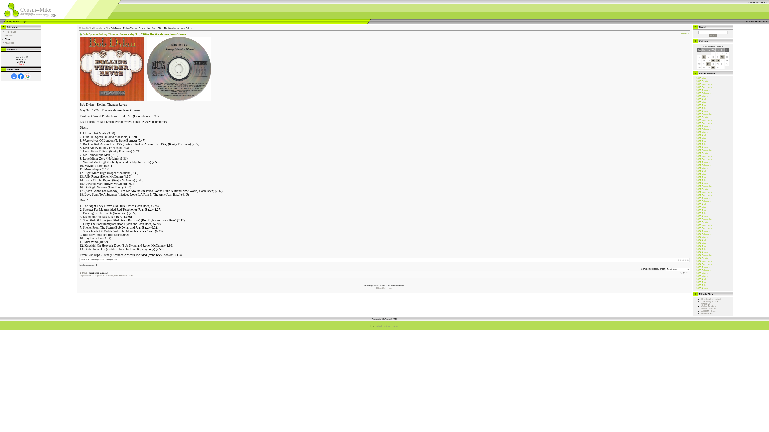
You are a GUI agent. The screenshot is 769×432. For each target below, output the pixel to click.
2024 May (701, 243)
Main (8, 21)
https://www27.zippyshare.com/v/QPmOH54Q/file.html (106, 275)
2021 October (703, 153)
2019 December (704, 87)
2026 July (701, 285)
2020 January (703, 90)
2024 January (703, 231)
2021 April (701, 135)
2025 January (703, 267)
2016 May (701, 78)
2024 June (701, 246)
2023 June (701, 210)
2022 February (703, 165)
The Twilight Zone (709, 301)
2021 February (703, 129)
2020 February (703, 93)
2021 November (704, 156)
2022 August (702, 183)
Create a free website (711, 299)
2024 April (701, 240)
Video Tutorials (708, 308)
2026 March (702, 276)
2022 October (703, 189)
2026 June (701, 282)
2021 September (704, 150)
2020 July (701, 108)
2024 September (704, 255)
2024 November (704, 261)
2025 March (702, 273)
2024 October (703, 258)
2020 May (701, 102)
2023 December (704, 228)
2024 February (703, 234)
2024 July (701, 249)
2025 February (703, 270)
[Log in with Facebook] (21, 76)
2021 (88, 28)
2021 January (703, 126)
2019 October (703, 81)
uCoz (396, 326)
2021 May (701, 138)
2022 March (702, 168)
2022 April (701, 171)
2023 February (703, 201)
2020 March (702, 96)
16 (718, 60)
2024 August (702, 252)
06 (107, 28)
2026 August (702, 288)
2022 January (703, 162)
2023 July (701, 213)
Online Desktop (708, 306)
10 (722, 57)
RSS (765, 21)
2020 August (702, 111)
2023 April (701, 204)
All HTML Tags (708, 311)
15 (713, 60)
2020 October (703, 117)
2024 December (704, 264)
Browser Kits (707, 313)
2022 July (701, 180)
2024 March (702, 237)
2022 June (701, 177)
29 (713, 67)
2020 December (704, 123)
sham (21, 64)
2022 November (704, 192)
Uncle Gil (705, 304)
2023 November (704, 225)
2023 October (703, 222)
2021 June (701, 141)
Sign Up (16, 21)
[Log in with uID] (14, 76)
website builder (383, 326)
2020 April (701, 99)
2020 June (701, 105)
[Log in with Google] (28, 76)
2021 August (702, 147)
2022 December (704, 195)
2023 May (701, 207)
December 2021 (713, 46)
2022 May (701, 174)
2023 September (704, 219)
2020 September (704, 114)
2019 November (704, 84)
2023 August (702, 216)
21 (708, 64)
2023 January (703, 198)
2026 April (701, 279)
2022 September (704, 186)
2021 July (701, 144)
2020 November (704, 120)
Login (24, 21)
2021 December (704, 159)
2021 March (702, 132)
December (98, 28)
